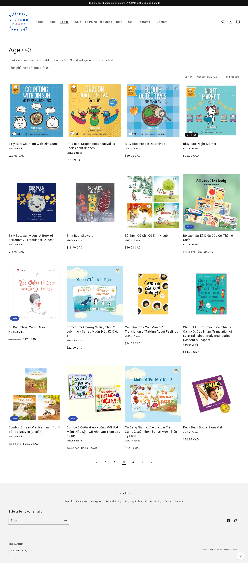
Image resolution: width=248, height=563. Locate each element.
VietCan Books (216, 549)
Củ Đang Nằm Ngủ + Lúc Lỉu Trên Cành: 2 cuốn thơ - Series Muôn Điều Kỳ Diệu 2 (151, 432)
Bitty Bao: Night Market (199, 144)
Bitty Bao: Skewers (80, 235)
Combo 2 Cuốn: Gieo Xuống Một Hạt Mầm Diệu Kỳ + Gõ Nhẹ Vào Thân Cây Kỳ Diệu (93, 432)
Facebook (81, 501)
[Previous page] (96, 462)
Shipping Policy (133, 501)
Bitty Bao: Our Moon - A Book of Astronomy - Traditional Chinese (31, 238)
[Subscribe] (65, 520)
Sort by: (189, 76)
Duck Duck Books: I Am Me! (202, 427)
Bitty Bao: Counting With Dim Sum (32, 144)
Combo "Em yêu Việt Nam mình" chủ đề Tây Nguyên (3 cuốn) (34, 429)
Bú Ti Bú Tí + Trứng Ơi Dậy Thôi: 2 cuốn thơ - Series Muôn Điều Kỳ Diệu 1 (93, 331)
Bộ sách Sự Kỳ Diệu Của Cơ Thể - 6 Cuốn (208, 238)
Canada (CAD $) (19, 550)
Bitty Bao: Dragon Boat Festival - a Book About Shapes (91, 146)
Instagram (96, 501)
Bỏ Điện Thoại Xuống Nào (26, 327)
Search (69, 501)
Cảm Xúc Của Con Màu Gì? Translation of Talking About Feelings (151, 329)
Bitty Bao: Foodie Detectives (145, 144)
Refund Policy (113, 501)
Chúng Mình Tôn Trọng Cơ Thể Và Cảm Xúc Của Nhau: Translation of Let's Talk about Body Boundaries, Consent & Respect (207, 333)
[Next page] (151, 462)
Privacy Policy (153, 501)
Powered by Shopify (231, 549)
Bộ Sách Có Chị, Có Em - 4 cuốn (147, 235)
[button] (65, 22)
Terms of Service (173, 501)
